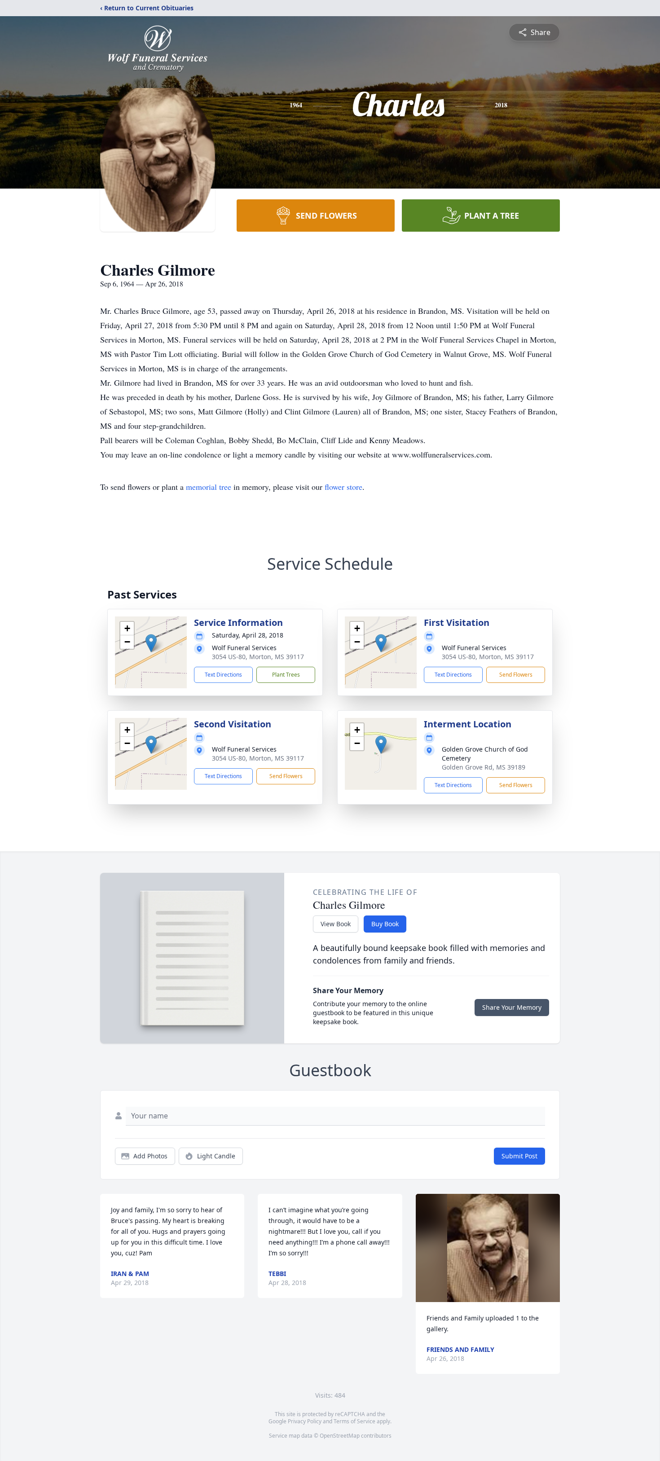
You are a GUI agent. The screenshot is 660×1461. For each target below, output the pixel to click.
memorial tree (208, 486)
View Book (336, 924)
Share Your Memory (511, 1007)
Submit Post (519, 1156)
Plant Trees (286, 674)
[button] (151, 643)
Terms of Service (354, 1421)
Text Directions (223, 674)
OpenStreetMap (340, 1435)
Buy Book (385, 924)
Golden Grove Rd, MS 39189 (483, 767)
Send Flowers (515, 674)
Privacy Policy (304, 1421)
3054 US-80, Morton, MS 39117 (258, 656)
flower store (343, 486)
